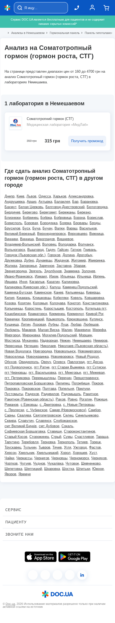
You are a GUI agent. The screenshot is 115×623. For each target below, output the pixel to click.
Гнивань (89, 250)
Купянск (96, 319)
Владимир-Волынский (22, 244)
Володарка (67, 244)
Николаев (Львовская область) (83, 346)
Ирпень (99, 276)
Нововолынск (65, 351)
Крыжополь (55, 319)
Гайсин (62, 250)
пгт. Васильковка (42, 373)
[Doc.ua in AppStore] (41, 556)
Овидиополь (29, 362)
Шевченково (91, 463)
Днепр (9, 196)
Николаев (48, 346)
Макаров (29, 330)
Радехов (32, 394)
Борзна (79, 218)
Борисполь (13, 223)
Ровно (72, 399)
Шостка (68, 469)
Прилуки (83, 389)
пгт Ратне (41, 367)
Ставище (54, 431)
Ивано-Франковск (19, 276)
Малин (67, 330)
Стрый (56, 437)
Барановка (89, 202)
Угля (67, 447)
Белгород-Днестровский (65, 207)
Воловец (49, 244)
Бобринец (30, 218)
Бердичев (12, 212)
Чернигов (41, 458)
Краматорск (37, 314)
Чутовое (72, 463)
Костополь (74, 308)
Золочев (88, 271)
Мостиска (12, 340)
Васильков (88, 228)
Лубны (53, 324)
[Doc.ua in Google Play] (74, 556)
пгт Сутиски (96, 367)
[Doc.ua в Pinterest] (82, 575)
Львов (31, 196)
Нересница (13, 346)
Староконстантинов (79, 431)
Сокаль (67, 426)
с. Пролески (14, 410)
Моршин (85, 335)
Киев (20, 196)
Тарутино (12, 442)
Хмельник (26, 453)
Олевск (59, 362)
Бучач (47, 228)
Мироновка (31, 335)
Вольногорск (15, 250)
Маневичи (82, 330)
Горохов (54, 255)
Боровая (31, 223)
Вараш (72, 228)
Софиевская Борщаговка (25, 431)
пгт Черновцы (15, 373)
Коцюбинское (15, 314)
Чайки (9, 458)
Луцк (64, 324)
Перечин (64, 378)
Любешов (91, 324)
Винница (27, 239)
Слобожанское (65, 421)
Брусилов (12, 228)
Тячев (57, 447)
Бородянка (48, 223)
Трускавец (13, 447)
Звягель (35, 271)
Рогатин (85, 399)
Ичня (23, 282)
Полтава (49, 389)
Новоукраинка (37, 357)
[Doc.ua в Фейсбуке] (33, 575)
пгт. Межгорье (69, 373)
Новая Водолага (18, 351)
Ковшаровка (94, 298)
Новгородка (42, 351)
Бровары (80, 223)
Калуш (55, 287)
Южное (98, 469)
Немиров (100, 340)
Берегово (29, 212)
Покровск (12, 389)
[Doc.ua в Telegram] (57, 575)
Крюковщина (77, 319)
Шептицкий (33, 469)
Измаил (41, 276)
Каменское (43, 292)
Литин (25, 324)
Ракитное (90, 394)
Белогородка (97, 207)
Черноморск (79, 458)
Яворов (10, 474)
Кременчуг (75, 314)
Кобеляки (60, 298)
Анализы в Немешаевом (26, 32)
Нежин (65, 340)
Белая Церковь (30, 207)
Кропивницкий (33, 319)
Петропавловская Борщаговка (29, 383)
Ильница (84, 276)
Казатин (53, 282)
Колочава (57, 303)
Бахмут (10, 207)
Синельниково (86, 415)
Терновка (48, 442)
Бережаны (67, 212)
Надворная (49, 340)
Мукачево (30, 340)
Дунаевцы (44, 260)
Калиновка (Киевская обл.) (26, 287)
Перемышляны (44, 378)
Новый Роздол (87, 357)
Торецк (95, 442)
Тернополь (66, 442)
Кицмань (23, 298)
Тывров (44, 447)
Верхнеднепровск (51, 234)
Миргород (12, 335)
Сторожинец (39, 437)
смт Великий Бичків (21, 426)
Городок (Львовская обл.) (25, 255)
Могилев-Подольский (59, 335)
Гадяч (50, 250)
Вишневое (65, 239)
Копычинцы (14, 308)
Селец (68, 415)
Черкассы (24, 458)
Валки (59, 228)
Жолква (11, 266)
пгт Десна (95, 362)
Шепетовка (13, 469)
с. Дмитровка (50, 405)
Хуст (93, 453)
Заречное (46, 266)
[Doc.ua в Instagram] (45, 575)
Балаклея (62, 202)
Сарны (10, 415)
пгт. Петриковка (17, 378)
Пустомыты (14, 394)
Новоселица (14, 357)
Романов (11, 405)
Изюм (53, 276)
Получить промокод (87, 141)
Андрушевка (15, 202)
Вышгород (35, 250)
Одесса (45, 196)
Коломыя (40, 303)
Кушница (12, 324)
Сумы (67, 437)
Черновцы (59, 458)
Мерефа (99, 330)
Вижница (96, 234)
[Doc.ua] (7, 8)
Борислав (95, 218)
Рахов (61, 399)
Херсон (10, 453)
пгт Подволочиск (18, 367)
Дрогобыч (84, 255)
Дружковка (13, 260)
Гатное (76, 250)
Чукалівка (55, 463)
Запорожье (28, 266)
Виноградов (45, 239)
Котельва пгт (95, 308)
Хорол (65, 453)
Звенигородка (16, 271)
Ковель (76, 298)
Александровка (80, 196)
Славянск (43, 421)
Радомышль (71, 394)
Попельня (66, 389)
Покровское (31, 389)
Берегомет (48, 212)
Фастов (95, 447)
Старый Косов (16, 437)
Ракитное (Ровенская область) (29, 399)
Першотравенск (86, 378)
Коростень (33, 308)
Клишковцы (42, 298)
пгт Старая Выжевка (68, 367)
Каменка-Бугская (18, 292)
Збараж (80, 266)
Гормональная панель (62, 32)
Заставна (63, 266)
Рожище (100, 399)
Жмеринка (96, 260)
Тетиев (82, 442)
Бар (75, 202)
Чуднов (39, 463)
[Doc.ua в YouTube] (70, 575)
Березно (84, 212)
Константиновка (95, 303)
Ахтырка (45, 202)
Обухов (11, 362)
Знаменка (71, 271)
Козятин (24, 303)
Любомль (12, 330)
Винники (11, 239)
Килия (9, 298)
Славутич (26, 421)
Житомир (78, 260)
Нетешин (31, 346)
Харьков (59, 196)
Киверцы (93, 292)
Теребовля (30, 442)
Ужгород (80, 447)
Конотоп (73, 303)
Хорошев (80, 453)
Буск (26, 228)
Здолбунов (53, 271)
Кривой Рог (94, 314)
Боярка (65, 223)
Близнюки (13, 218)
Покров (97, 383)
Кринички (12, 319)
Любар (76, 324)
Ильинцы (67, 276)
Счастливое (84, 437)
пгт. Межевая (94, 373)
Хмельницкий (47, 453)
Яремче (24, 474)
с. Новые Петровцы (78, 405)
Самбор (94, 410)
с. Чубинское (36, 410)
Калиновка (70, 282)
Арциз (31, 202)
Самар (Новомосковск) (67, 410)
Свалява (24, 415)
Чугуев (25, 463)
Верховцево (77, 234)
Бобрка (46, 218)
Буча (36, 228)
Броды (95, 223)
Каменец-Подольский (80, 287)
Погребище (81, 383)
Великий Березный (20, 234)
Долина (69, 255)
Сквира (10, 421)
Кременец (57, 314)
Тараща (102, 437)
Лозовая (39, 324)
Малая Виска (48, 330)
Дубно (29, 260)
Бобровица (62, 218)
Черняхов (99, 458)
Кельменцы (75, 292)
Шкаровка (52, 469)
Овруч (46, 362)
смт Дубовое (49, 426)
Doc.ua (10, 603)
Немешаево (81, 340)
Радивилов (50, 394)
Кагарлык (37, 282)
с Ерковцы (29, 405)
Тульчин (29, 447)
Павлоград (76, 362)
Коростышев (54, 308)
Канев (58, 292)
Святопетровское (47, 415)
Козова (10, 303)
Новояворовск (62, 357)
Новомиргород (89, 351)
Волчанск (86, 244)
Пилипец (63, 383)
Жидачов (61, 260)
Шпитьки (83, 469)
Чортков (11, 463)
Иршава (11, 282)
